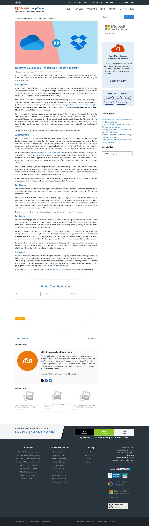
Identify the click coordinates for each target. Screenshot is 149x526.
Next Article (93, 338)
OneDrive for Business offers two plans (82, 105)
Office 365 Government (28, 475)
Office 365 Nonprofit (28, 479)
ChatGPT (109, 98)
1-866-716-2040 (127, 2)
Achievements (90, 455)
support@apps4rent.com (125, 460)
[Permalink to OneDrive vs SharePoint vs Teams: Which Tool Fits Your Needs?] (28, 396)
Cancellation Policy (101, 521)
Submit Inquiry (118, 81)
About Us (123, 9)
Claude (127, 98)
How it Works (78, 9)
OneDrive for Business (43, 72)
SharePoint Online (59, 455)
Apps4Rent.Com (34, 521)
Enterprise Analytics (59, 479)
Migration (112, 9)
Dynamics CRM (59, 469)
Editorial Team (57, 72)
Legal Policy (81, 521)
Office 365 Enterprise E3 (28, 469)
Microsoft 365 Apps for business (28, 455)
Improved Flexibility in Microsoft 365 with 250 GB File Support (83, 406)
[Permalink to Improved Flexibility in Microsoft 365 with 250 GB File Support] (85, 396)
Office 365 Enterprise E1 (28, 465)
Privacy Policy (90, 521)
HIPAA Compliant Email (59, 482)
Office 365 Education (28, 482)
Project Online (59, 465)
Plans (102, 9)
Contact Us (90, 462)
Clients (89, 459)
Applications (92, 9)
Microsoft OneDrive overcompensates (51, 153)
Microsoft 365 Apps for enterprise (28, 462)
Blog (132, 9)
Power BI (59, 472)
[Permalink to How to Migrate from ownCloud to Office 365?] (56, 395)
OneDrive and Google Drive (61, 270)
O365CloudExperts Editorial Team (56, 352)
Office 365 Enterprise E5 (28, 472)
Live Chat (112, 2)
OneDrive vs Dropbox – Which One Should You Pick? (47, 68)
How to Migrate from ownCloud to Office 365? (56, 405)
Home (68, 9)
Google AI (109, 103)
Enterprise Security (59, 475)
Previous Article (22, 338)
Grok (118, 98)
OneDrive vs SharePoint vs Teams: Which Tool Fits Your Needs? (27, 406)
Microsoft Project (59, 462)
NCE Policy (112, 521)
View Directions (129, 463)
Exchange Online (59, 452)
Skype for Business (59, 459)
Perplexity (121, 103)
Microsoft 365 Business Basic (28, 452)
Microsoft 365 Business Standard (28, 459)
